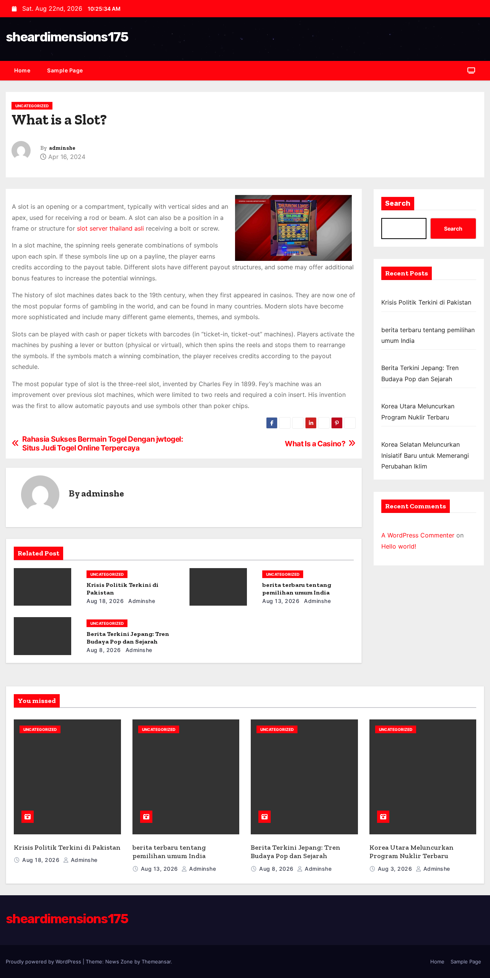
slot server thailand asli (110, 228)
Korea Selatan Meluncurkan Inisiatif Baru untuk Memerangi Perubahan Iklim (425, 455)
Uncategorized (32, 105)
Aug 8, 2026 (104, 650)
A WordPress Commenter (417, 535)
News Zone (119, 961)
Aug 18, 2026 (105, 601)
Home (22, 70)
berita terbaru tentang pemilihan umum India (296, 588)
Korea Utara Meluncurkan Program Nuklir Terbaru (411, 851)
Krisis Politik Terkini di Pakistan (426, 302)
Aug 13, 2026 (280, 601)
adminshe (62, 148)
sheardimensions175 (67, 37)
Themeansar (156, 961)
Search (397, 203)
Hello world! (398, 546)
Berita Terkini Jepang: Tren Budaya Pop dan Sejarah (128, 637)
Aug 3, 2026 (396, 868)
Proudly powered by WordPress (44, 961)
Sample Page (65, 70)
